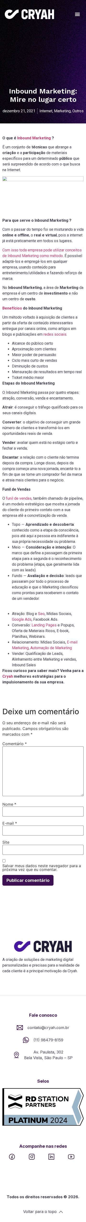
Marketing (62, 111)
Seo (41, 613)
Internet (45, 111)
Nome (9, 804)
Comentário (14, 744)
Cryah (7, 676)
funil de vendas (19, 498)
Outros (78, 111)
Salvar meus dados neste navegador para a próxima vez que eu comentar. (41, 867)
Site (5, 842)
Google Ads (22, 619)
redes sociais (54, 334)
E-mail (9, 823)
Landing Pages (44, 625)
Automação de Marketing (51, 648)
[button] (77, 14)
